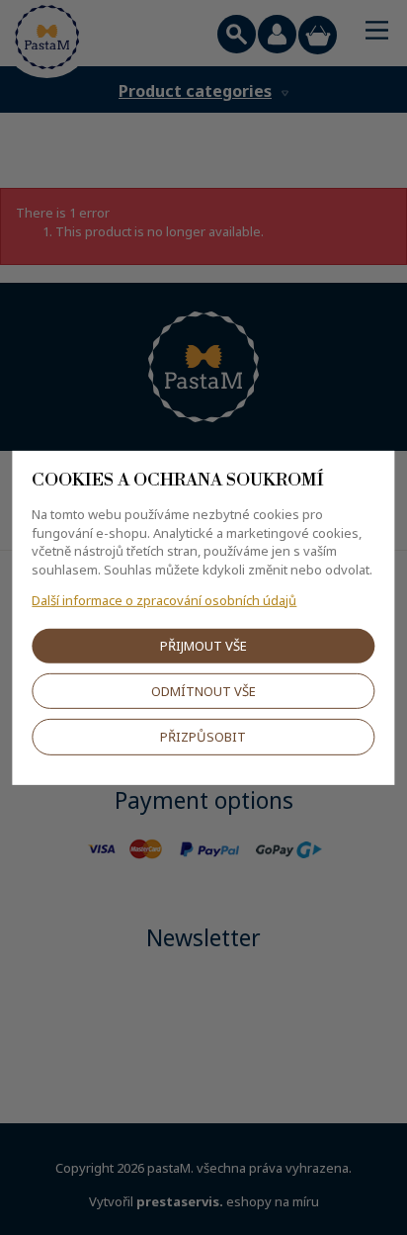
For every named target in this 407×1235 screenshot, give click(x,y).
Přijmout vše (203, 646)
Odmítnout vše (203, 691)
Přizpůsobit (203, 737)
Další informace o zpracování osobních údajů (164, 599)
